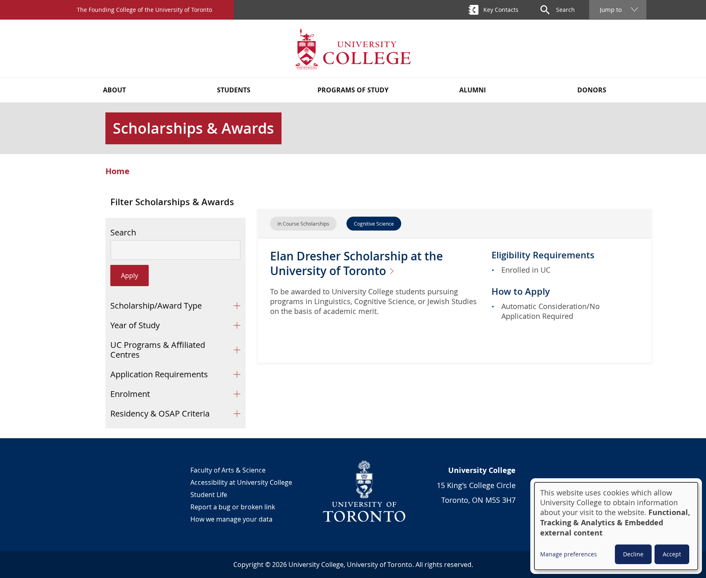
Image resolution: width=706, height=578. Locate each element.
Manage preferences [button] (568, 554)
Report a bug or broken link (232, 506)
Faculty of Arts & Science (228, 470)
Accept (672, 554)
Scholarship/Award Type (156, 305)
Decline (633, 554)
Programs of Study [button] (353, 89)
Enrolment (130, 393)
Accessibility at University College (241, 482)
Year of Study (135, 325)
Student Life (208, 494)
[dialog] (616, 526)
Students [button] (233, 89)
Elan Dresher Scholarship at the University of (356, 263)
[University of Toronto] (364, 491)
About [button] (114, 89)
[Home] (353, 48)
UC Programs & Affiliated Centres (157, 349)
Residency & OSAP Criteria (160, 413)
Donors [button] (591, 89)
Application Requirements (159, 374)
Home (117, 171)
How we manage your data (231, 519)
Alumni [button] (472, 89)
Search (123, 232)
